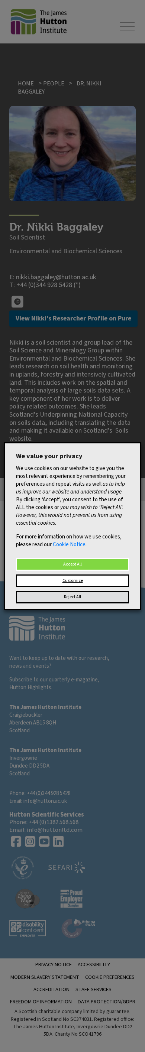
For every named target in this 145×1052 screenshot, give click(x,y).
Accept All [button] (72, 564)
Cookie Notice (69, 544)
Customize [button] (72, 580)
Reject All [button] (72, 597)
